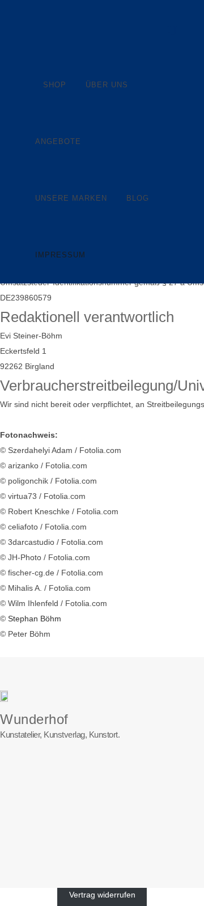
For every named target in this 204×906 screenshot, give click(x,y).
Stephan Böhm (34, 618)
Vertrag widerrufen (102, 895)
